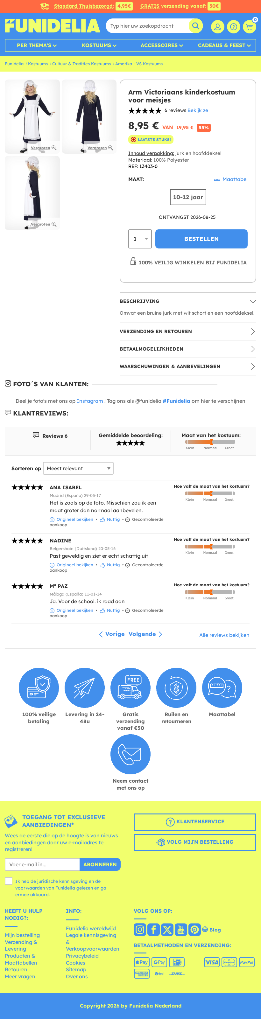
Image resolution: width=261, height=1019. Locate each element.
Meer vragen (20, 976)
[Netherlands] (140, 930)
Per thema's (34, 45)
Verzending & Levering (21, 945)
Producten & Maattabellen (21, 959)
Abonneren (100, 864)
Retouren (16, 969)
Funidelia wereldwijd (91, 928)
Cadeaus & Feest (221, 45)
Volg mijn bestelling (199, 842)
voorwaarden (30, 888)
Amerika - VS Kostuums (139, 63)
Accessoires (159, 45)
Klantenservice (199, 821)
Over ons (77, 976)
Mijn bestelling (22, 935)
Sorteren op (26, 468)
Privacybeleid (82, 956)
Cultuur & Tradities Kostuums (81, 63)
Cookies (75, 963)
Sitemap (76, 969)
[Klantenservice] (233, 26)
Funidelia (14, 63)
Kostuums (96, 45)
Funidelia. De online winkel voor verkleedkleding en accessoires (52, 25)
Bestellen (201, 238)
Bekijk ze (197, 110)
